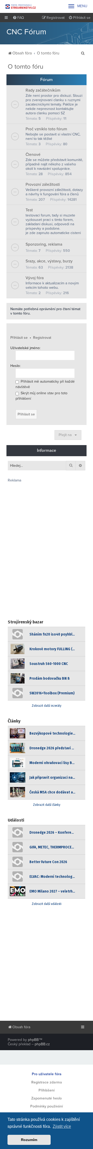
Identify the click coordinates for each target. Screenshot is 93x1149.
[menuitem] (18, 17)
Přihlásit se (19, 337)
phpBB (33, 1040)
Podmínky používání (46, 1106)
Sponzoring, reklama (44, 244)
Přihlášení (46, 1090)
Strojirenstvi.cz (20, 6)
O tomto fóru (25, 66)
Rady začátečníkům (43, 90)
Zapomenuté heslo (46, 1098)
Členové (33, 154)
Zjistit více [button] (62, 1126)
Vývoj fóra (35, 278)
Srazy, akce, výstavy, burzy (49, 261)
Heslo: (15, 366)
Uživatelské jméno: (25, 348)
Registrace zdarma (46, 1082)
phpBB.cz (42, 1044)
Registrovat (42, 337)
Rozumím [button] (29, 1140)
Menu (77, 6)
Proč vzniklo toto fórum (46, 129)
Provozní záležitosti (43, 184)
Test (29, 210)
